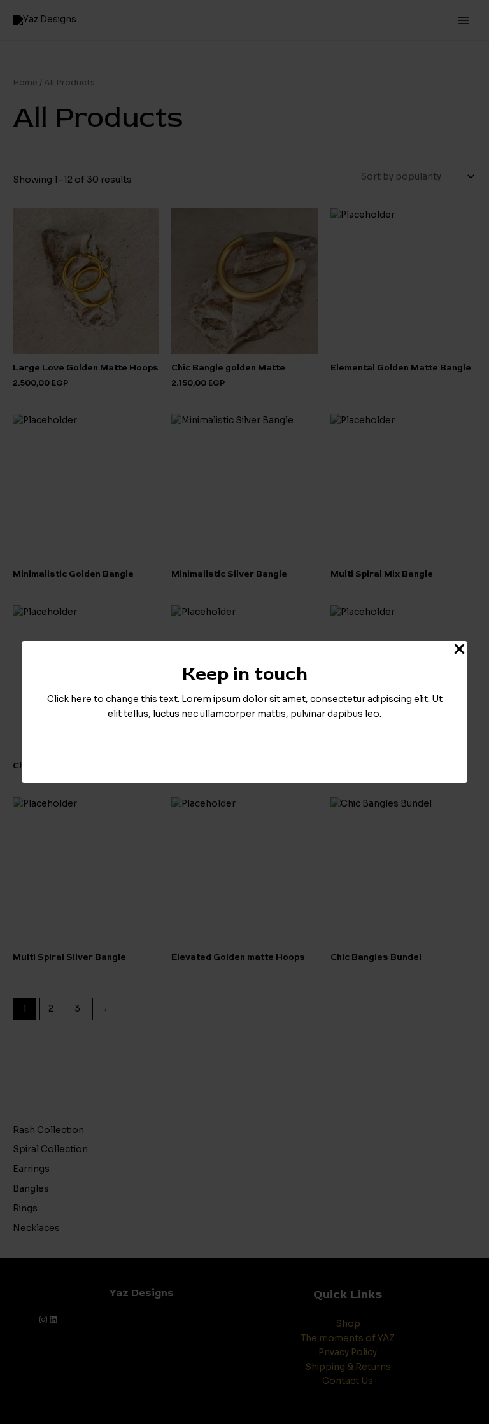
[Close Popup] (459, 650)
